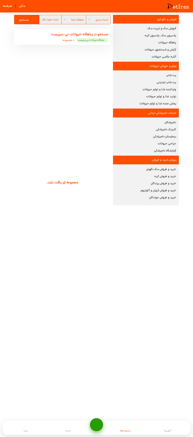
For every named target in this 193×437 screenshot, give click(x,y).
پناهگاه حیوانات (167, 42)
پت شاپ (171, 75)
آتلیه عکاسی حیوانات (164, 57)
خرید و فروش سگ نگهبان (161, 169)
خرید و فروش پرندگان (163, 183)
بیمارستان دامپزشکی (164, 136)
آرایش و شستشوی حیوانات (160, 50)
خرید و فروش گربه (165, 176)
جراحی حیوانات (167, 144)
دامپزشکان (170, 122)
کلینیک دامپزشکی (166, 129)
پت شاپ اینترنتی (166, 82)
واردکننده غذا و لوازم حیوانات (159, 89)
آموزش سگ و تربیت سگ (162, 28)
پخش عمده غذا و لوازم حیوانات (158, 103)
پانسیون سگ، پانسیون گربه (160, 35)
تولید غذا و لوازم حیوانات (161, 96)
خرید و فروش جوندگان (162, 197)
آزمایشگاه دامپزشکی (165, 151)
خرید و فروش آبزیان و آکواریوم (158, 190)
